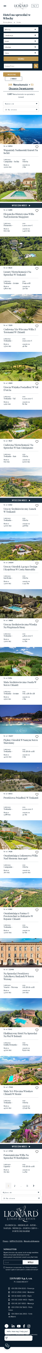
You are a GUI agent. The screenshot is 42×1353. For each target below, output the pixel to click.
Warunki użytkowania (31, 1240)
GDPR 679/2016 (16, 1240)
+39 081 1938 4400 (19, 1299)
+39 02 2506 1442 (18, 1292)
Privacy (6, 1240)
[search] (36, 66)
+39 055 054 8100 (18, 1288)
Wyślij (30, 1262)
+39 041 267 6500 (18, 1303)
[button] (36, 146)
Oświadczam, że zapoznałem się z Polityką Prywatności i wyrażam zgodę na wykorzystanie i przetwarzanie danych (22, 1268)
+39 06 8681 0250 (18, 1295)
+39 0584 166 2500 (19, 1313)
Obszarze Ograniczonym (21, 88)
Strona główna (7, 22)
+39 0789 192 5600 (19, 1307)
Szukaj (18, 22)
